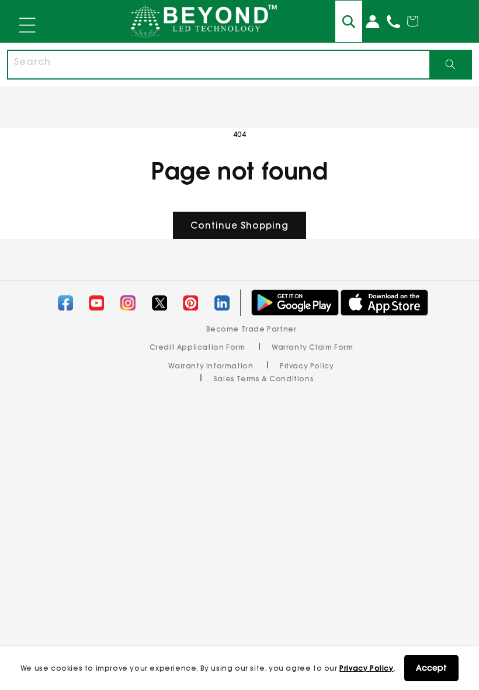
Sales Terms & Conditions (263, 378)
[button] (27, 26)
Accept (431, 668)
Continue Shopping (239, 225)
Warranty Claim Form (312, 347)
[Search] (450, 64)
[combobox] (219, 64)
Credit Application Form (197, 347)
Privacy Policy (366, 668)
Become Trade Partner (251, 329)
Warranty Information (210, 365)
